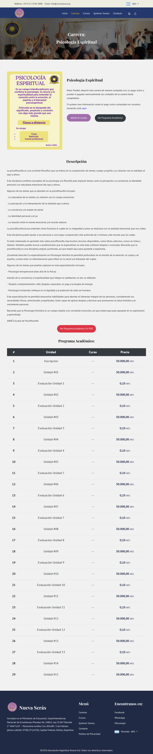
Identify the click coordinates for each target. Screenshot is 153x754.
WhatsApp (120, 717)
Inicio (65, 13)
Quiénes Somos (102, 13)
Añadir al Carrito (79, 117)
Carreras (75, 13)
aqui (84, 108)
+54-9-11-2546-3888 (33, 3)
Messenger (120, 723)
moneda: (127, 731)
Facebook (119, 712)
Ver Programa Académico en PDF (76, 328)
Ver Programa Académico (110, 117)
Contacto (117, 13)
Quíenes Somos (87, 723)
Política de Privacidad (89, 733)
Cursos (86, 13)
